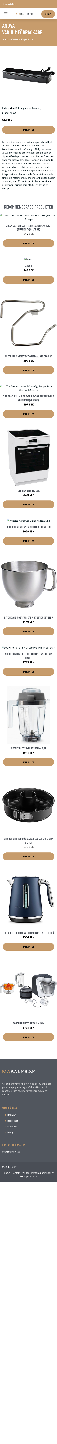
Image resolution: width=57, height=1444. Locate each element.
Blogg (10, 1132)
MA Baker (12, 1126)
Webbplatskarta (28, 1176)
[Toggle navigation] (6, 13)
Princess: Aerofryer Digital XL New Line (28, 527)
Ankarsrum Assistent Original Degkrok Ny (28, 356)
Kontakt (16, 1172)
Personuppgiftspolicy (42, 1172)
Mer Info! (28, 129)
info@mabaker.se (10, 4)
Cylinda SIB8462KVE (28, 490)
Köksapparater (23, 108)
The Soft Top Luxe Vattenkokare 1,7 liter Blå (28, 933)
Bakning (36, 108)
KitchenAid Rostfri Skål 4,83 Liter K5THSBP (28, 617)
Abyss (28, 266)
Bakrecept (12, 1120)
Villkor (25, 1172)
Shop (48, 14)
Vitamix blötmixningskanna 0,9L (28, 748)
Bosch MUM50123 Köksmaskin (28, 1023)
